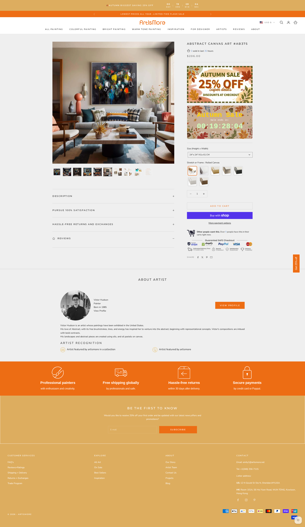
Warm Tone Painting (146, 29)
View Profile (100, 310)
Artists (221, 29)
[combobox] (220, 155)
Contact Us (171, 472)
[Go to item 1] (56, 171)
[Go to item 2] (67, 171)
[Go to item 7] (117, 171)
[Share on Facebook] (198, 257)
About (255, 29)
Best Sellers (100, 472)
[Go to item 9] (138, 171)
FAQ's (11, 462)
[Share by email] (211, 257)
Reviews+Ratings (16, 467)
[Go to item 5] (97, 171)
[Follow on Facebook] (238, 500)
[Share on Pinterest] (207, 257)
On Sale (98, 467)
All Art (97, 462)
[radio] (192, 171)
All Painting (54, 29)
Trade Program (15, 483)
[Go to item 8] (128, 171)
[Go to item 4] (87, 171)
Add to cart (219, 206)
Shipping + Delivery (17, 472)
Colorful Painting (82, 29)
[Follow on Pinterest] (254, 500)
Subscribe (178, 429)
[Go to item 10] (148, 171)
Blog (168, 483)
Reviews (239, 29)
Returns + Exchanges (18, 478)
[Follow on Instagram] (246, 500)
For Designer (200, 29)
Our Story (170, 462)
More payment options (220, 223)
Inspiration (176, 29)
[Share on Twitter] (202, 257)
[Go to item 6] (107, 171)
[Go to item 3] (77, 171)
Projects (169, 478)
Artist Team (171, 467)
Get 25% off (296, 263)
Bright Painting (114, 29)
